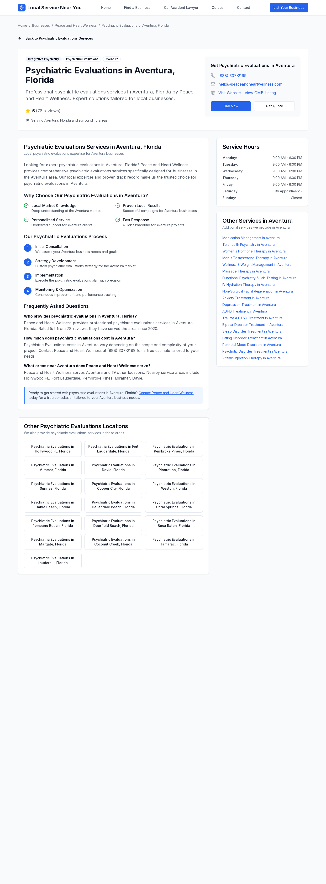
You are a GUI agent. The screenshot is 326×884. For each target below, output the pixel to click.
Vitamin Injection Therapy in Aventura (251, 358)
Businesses (41, 25)
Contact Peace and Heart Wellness (166, 393)
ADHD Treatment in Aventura (244, 311)
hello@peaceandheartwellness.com (250, 84)
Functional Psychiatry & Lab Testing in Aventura (259, 278)
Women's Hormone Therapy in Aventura (254, 251)
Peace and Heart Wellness (76, 25)
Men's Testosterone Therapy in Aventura (254, 258)
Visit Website (229, 92)
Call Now (230, 106)
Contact (243, 7)
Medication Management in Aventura (251, 238)
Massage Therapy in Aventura (246, 271)
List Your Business (288, 7)
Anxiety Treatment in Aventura (245, 298)
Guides (218, 7)
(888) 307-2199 (232, 75)
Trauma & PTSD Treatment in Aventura (252, 318)
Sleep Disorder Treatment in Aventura (252, 331)
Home (106, 7)
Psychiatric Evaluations (119, 25)
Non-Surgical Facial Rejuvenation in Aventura (257, 291)
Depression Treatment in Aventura (249, 305)
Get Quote (274, 106)
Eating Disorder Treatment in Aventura (252, 338)
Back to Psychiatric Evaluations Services (59, 38)
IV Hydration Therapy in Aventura (248, 285)
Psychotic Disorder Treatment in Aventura (255, 351)
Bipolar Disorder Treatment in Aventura (252, 325)
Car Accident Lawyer (181, 7)
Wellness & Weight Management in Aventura (256, 264)
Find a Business (137, 7)
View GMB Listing (260, 92)
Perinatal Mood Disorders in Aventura (251, 345)
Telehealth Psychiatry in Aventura (248, 244)
